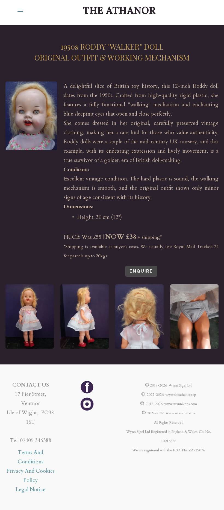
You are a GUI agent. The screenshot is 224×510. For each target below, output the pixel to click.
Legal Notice (30, 489)
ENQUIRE (141, 271)
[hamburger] (20, 10)
